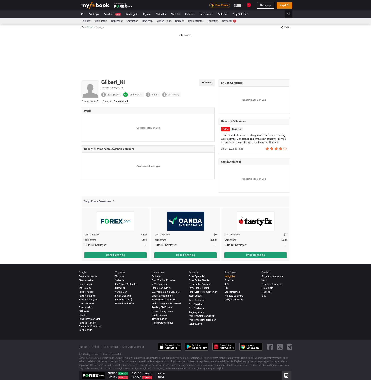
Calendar (86, 21)
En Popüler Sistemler (126, 284)
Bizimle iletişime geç (272, 284)
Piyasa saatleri (86, 280)
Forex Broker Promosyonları (202, 292)
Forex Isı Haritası (87, 322)
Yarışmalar (121, 292)
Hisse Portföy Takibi (162, 322)
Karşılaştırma (195, 323)
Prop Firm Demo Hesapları (202, 319)
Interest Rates (196, 21)
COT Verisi (84, 311)
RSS (227, 288)
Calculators (101, 21)
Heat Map (147, 21)
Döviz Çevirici (86, 330)
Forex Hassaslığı (124, 299)
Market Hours (164, 21)
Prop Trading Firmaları (164, 280)
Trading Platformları (162, 307)
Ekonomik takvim (88, 276)
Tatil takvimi (85, 288)
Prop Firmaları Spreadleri (201, 316)
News (161, 377)
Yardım (265, 280)
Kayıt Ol (284, 5)
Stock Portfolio (232, 292)
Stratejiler (120, 288)
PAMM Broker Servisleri (164, 299)
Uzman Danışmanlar (163, 311)
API (227, 284)
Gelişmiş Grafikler (234, 299)
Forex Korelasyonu (88, 299)
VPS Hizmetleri (160, 284)
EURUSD (112, 373)
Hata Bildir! (267, 288)
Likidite (82, 315)
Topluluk (175, 14)
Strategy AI (132, 14)
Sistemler (161, 14)
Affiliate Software (234, 295)
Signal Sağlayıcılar (161, 288)
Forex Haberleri (86, 303)
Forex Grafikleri (123, 295)
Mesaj (208, 82)
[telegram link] (289, 346)
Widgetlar (230, 276)
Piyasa (147, 14)
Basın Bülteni (195, 295)
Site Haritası (110, 346)
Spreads (179, 21)
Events (161, 373)
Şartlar (83, 346)
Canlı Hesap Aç (115, 255)
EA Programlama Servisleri (166, 292)
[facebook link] (270, 346)
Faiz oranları (85, 284)
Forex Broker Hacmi (198, 288)
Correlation (132, 21)
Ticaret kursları (159, 318)
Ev (82, 14)
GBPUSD (136, 373)
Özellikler (229, 280)
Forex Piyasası (86, 292)
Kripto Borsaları (160, 315)
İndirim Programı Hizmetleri (166, 303)
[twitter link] (280, 346)
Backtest (112, 14)
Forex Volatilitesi (87, 295)
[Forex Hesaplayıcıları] (286, 375)
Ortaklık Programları (162, 295)
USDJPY (112, 377)
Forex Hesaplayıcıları (89, 318)
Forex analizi (85, 307)
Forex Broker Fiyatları (199, 280)
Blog (264, 295)
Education (213, 21)
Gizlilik (95, 346)
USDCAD (136, 377)
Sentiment (117, 21)
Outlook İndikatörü (124, 303)
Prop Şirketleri (240, 14)
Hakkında (267, 292)
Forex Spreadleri (196, 276)
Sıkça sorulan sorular (273, 276)
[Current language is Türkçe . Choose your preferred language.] (249, 5)
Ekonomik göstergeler (90, 326)
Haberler (190, 14)
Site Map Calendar (133, 346)
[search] (290, 14)
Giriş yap (265, 5)
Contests (228, 21)
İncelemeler (206, 14)
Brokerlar (222, 14)
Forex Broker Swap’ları (199, 284)
